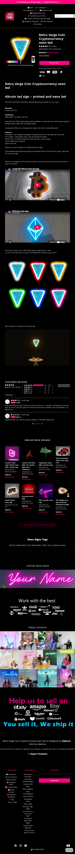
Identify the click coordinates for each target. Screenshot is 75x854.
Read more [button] (9, 409)
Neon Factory (28, 796)
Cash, (44, 545)
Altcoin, (12, 545)
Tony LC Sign (12, 802)
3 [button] (37, 424)
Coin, (49, 545)
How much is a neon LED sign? (28, 814)
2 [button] (35, 424)
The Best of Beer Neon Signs (28, 821)
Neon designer (28, 789)
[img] (15, 400)
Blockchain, (36, 545)
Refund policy (11, 780)
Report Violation (38, 754)
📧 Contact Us (11, 774)
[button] (43, 46)
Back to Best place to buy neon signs (38, 525)
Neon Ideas (28, 804)
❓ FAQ (11, 799)
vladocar (56, 49)
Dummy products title (15, 1)
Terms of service (11, 777)
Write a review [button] (64, 385)
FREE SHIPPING (44, 55)
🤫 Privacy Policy (11, 787)
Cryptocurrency (59, 545)
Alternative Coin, (23, 545)
